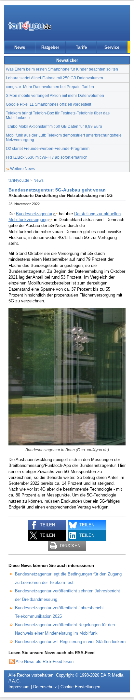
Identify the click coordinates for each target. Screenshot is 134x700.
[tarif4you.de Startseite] (29, 26)
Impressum (19, 686)
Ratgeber (50, 47)
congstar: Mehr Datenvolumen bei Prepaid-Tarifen (50, 87)
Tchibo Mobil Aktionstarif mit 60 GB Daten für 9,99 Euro (54, 126)
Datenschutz (45, 686)
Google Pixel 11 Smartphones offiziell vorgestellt (48, 104)
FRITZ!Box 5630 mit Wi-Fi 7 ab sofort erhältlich (46, 157)
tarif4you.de (18, 180)
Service (111, 47)
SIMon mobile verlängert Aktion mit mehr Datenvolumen (55, 95)
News (19, 47)
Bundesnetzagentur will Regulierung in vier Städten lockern (70, 641)
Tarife (81, 47)
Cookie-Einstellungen (80, 686)
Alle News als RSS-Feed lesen (45, 661)
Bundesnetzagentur (34, 213)
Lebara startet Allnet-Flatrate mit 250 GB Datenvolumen (54, 78)
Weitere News (22, 168)
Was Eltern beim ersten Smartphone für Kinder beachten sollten (62, 69)
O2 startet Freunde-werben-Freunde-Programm (47, 148)
